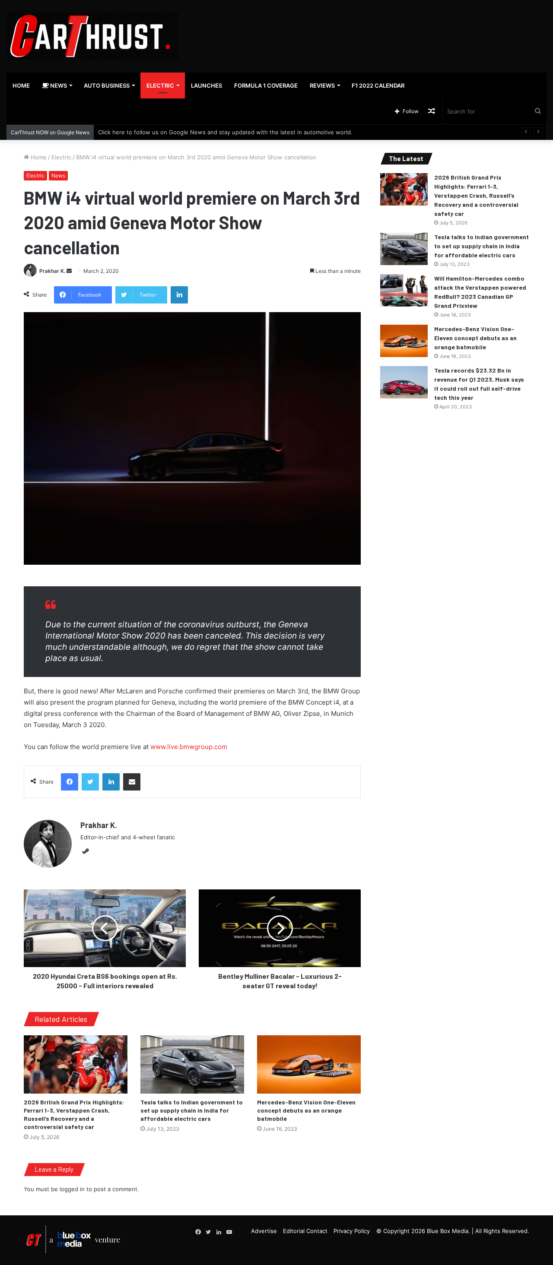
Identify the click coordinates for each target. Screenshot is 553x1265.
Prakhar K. (52, 271)
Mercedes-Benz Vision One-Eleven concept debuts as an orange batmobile (306, 1110)
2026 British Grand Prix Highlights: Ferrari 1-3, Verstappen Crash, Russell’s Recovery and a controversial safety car (476, 195)
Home (21, 85)
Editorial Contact (305, 1230)
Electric (160, 85)
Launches (206, 85)
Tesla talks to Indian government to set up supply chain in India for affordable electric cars (191, 1110)
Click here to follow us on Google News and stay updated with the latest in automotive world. (225, 132)
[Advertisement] (368, 28)
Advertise (264, 1230)
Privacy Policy (352, 1230)
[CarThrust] (92, 36)
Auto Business (107, 85)
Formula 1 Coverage (266, 85)
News (58, 85)
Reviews (322, 85)
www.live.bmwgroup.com (188, 747)
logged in (72, 1189)
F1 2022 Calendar (378, 85)
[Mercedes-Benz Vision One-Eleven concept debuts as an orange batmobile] (309, 1064)
